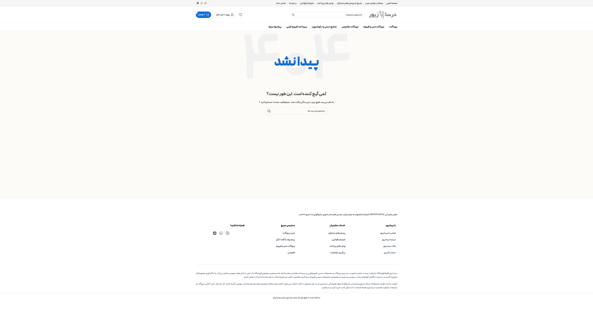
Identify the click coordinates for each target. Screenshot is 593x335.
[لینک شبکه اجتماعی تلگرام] (198, 3)
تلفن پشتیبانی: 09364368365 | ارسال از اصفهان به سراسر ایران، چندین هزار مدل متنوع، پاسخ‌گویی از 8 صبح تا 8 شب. (347, 214)
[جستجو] (293, 15)
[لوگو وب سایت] (382, 14)
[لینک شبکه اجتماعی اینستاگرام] (205, 3)
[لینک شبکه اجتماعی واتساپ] (202, 3)
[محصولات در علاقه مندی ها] (241, 15)
